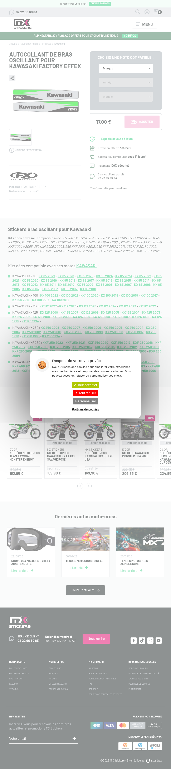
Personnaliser (85, 401)
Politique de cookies (85, 409)
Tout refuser (87, 393)
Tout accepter (87, 385)
